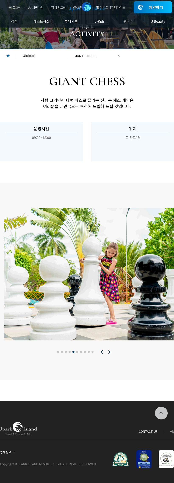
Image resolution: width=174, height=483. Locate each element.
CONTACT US (148, 431)
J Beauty (158, 21)
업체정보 (5, 452)
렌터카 (128, 21)
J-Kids (100, 21)
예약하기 (156, 7)
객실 (14, 21)
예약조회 (60, 7)
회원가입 (37, 7)
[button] (58, 352)
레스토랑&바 (43, 21)
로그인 (17, 7)
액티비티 (29, 55)
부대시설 (71, 21)
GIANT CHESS (84, 55)
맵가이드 (119, 7)
